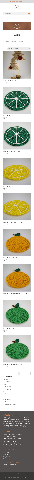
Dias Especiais (9, 402)
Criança (7, 394)
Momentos (6, 399)
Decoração (8, 386)
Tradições (8, 381)
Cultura (5, 379)
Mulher (7, 397)
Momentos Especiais (11, 404)
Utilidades (8, 389)
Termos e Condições (9, 464)
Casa (4, 384)
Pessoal (5, 392)
